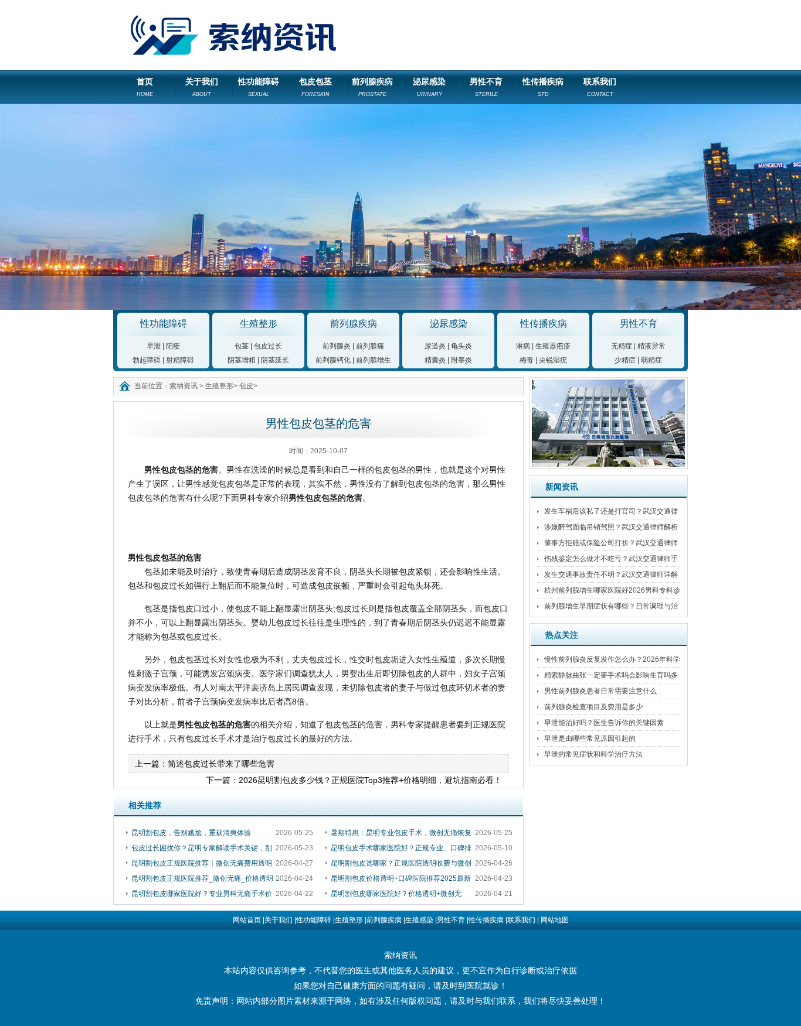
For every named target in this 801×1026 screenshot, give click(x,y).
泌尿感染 (429, 87)
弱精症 (651, 360)
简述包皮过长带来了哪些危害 (221, 763)
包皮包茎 (315, 87)
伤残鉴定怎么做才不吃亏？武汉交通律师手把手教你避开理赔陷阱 (611, 561)
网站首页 (247, 920)
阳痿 (173, 346)
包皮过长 (268, 346)
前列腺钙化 (333, 360)
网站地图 (555, 920)
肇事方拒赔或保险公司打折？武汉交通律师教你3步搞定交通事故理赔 (611, 545)
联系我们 (599, 87)
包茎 (242, 346)
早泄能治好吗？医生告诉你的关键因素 (604, 723)
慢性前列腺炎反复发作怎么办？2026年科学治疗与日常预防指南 (612, 661)
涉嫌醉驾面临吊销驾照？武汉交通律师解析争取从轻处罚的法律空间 (611, 529)
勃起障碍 (147, 360)
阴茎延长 (275, 360)
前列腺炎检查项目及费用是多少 (593, 707)
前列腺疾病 (372, 87)
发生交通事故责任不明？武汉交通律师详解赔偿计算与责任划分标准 (611, 576)
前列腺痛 (370, 346)
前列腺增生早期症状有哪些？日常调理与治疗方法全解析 (611, 608)
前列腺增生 (373, 360)
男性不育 (486, 87)
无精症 (621, 346)
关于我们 (201, 87)
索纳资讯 (183, 386)
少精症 (625, 360)
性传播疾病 (543, 87)
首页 (145, 87)
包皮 (246, 386)
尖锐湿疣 (553, 360)
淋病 (523, 346)
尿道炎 (435, 346)
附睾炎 (461, 360)
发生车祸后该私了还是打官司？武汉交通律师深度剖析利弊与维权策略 (611, 513)
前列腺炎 (337, 346)
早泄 (154, 346)
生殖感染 (419, 920)
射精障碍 (180, 360)
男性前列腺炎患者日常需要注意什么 (600, 691)
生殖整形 (258, 324)
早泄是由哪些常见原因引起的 (590, 738)
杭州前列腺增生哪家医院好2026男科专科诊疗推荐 (612, 592)
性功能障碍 (258, 87)
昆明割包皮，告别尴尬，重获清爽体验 (191, 833)
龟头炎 (461, 346)
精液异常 (651, 346)
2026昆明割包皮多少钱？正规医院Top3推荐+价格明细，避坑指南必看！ (370, 780)
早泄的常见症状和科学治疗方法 (593, 754)
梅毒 (527, 360)
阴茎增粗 (242, 360)
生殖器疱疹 (553, 346)
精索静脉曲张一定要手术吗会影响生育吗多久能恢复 (611, 677)
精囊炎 (435, 360)
